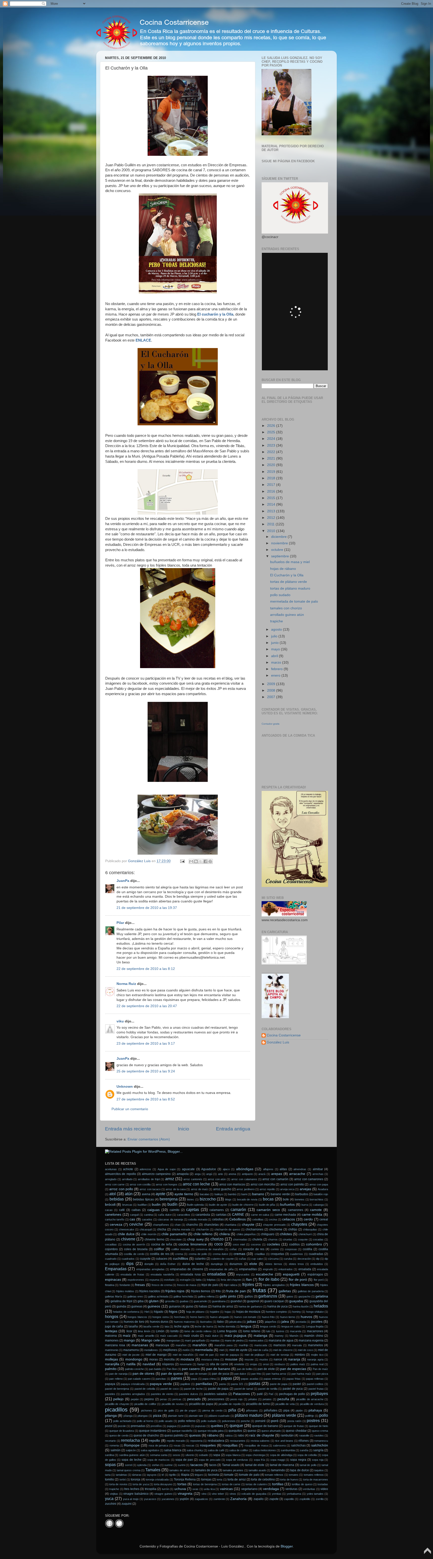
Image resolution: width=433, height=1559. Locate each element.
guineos (154, 1306)
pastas (254, 1383)
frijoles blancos (301, 1285)
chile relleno (202, 1234)
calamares (216, 1210)
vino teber (218, 1493)
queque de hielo (318, 1425)
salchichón (319, 1445)
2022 (271, 452)
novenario (186, 1364)
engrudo (268, 1269)
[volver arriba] (427, 1553)
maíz (127, 1335)
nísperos (168, 1364)
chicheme (275, 1229)
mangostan (173, 1340)
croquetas (277, 1254)
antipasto (247, 1173)
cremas (239, 1254)
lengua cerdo (268, 1326)
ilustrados (206, 1321)
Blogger (287, 1546)
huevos (306, 1317)
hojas (228, 1311)
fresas (140, 1285)
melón (186, 1349)
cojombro (111, 1249)
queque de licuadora (121, 1430)
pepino (149, 1399)
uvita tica (209, 1488)
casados (147, 1219)
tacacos (196, 1465)
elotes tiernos (273, 1263)
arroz (169, 1178)
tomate (229, 1474)
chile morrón (148, 1234)
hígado (158, 1311)
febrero (277, 669)
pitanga (111, 1415)
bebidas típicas (143, 1199)
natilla (131, 1364)
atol (112, 1193)
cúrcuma (273, 1258)
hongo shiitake (315, 1311)
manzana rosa (115, 1345)
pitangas (143, 1415)
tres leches (131, 1489)
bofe (286, 1199)
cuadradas (316, 1254)
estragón (185, 1279)
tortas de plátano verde (288, 582)
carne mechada (285, 1214)
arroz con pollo (121, 1189)
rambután (287, 1435)
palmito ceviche (134, 1368)
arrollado (127, 1179)
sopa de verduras (237, 1459)
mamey (279, 1335)
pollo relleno (186, 1421)
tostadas (322, 1484)
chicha (161, 1229)
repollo (154, 1440)
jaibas (251, 1321)
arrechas (317, 1173)
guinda (121, 1306)
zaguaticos (201, 1498)
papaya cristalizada (133, 1383)
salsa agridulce (150, 1450)
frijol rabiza (230, 1284)
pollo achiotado (122, 1420)
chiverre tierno (154, 1239)
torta (219, 1479)
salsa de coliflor (238, 1450)
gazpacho (304, 1296)
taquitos (319, 1470)
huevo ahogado (219, 1316)
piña (232, 1410)
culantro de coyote (222, 1258)
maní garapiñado (195, 1340)
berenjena (169, 1199)
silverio (189, 1454)
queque (236, 1425)
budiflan (142, 1204)
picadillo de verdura (312, 1403)
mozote (249, 1359)
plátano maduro (249, 1415)
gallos (249, 1296)
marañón (199, 1345)
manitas (215, 1340)
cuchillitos (180, 1258)
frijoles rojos (174, 1291)
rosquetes (208, 1445)
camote (316, 1210)
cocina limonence (192, 1244)
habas (203, 1306)
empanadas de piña (221, 1269)
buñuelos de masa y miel (290, 562)
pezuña (283, 1399)
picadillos (116, 1409)
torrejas (206, 1479)
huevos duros (159, 1321)
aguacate (188, 1169)
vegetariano (249, 1489)
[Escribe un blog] (195, 861)
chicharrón (202, 1229)
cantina (148, 1214)
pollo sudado (280, 595)
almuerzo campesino (156, 1174)
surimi (181, 1464)
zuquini (127, 1503)
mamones (112, 1340)
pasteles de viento (162, 1393)
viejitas (114, 1493)
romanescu (321, 1440)
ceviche (136, 1224)
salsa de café (216, 1450)
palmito (111, 1369)
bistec (190, 1199)
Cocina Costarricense (284, 1035)
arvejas (305, 1189)
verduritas (309, 1488)
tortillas (277, 1484)
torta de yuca (141, 1484)
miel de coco (305, 1349)
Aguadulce (208, 1169)
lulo (268, 1331)
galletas (285, 1291)
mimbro (300, 1354)
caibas (136, 1210)
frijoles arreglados (274, 1284)
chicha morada (181, 1229)
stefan (155, 1464)
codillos (294, 1244)
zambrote (219, 1498)
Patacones (241, 1394)
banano (258, 1194)
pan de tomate (198, 1373)
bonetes (299, 1199)
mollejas (111, 1359)
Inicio (183, 1128)
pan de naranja (118, 1373)
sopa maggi (277, 1459)
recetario (110, 1440)
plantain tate (196, 1415)
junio (275, 643)
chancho (192, 1224)
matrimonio (111, 1349)
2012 (271, 518)
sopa (216, 1455)
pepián (135, 1399)
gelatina (321, 1296)
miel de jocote (131, 1354)
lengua (246, 1326)
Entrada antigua (233, 1128)
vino (203, 1493)
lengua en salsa (291, 1326)
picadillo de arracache (309, 1399)
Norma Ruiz (126, 984)
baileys (218, 1194)
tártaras (137, 1474)
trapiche (276, 621)
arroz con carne (115, 1184)
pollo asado (166, 1420)
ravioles (319, 1435)
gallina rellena (206, 1296)
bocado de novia (247, 1199)
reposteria (196, 1440)
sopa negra (298, 1459)
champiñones (161, 1224)
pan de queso (172, 1373)
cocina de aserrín (134, 1244)
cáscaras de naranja (170, 1219)
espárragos (315, 1274)
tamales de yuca (206, 1470)
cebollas (218, 1219)
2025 (271, 432)
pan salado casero (139, 1378)
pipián (299, 1410)
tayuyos (152, 1474)
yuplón (184, 1499)
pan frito (256, 1373)
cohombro (314, 1244)
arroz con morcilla (263, 1184)
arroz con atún (217, 1179)
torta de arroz (237, 1479)
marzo (276, 662)
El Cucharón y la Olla (286, 575)
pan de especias (293, 1369)
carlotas (221, 1214)
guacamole (200, 1301)
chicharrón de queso (227, 1229)
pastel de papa (218, 1388)
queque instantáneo (152, 1430)
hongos (111, 1316)
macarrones (315, 1331)
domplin (149, 1263)
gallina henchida (183, 1296)
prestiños (156, 1425)
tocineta (213, 1474)
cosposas (291, 1249)
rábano (213, 1435)
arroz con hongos (166, 1184)
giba (141, 1301)
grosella (170, 1301)
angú (209, 1173)
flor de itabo (269, 1279)
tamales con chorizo (286, 608)
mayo (276, 649)
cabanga (318, 1204)
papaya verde (161, 1384)
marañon (181, 1345)
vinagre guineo (163, 1493)
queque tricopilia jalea (211, 1430)
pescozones (216, 1399)
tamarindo (278, 1470)
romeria (114, 1445)
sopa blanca (233, 1454)
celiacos (288, 1219)
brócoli (110, 1204)
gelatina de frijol (121, 1301)
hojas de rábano (283, 569)
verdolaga (271, 1489)
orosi (266, 1364)
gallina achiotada (158, 1296)
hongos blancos (137, 1316)
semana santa (158, 1454)
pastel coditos (315, 1383)
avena (146, 1194)
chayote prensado (274, 1224)
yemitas (276, 1493)
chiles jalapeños (246, 1234)
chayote (248, 1224)
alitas (283, 1169)
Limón (160, 1331)
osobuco (279, 1364)
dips (130, 1263)
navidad (149, 1364)
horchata (179, 1316)
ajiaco (226, 1169)
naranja (294, 1359)
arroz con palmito (292, 1184)
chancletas (211, 1224)
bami (244, 1194)
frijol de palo (210, 1285)
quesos (195, 1435)
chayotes (299, 1224)
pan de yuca (220, 1373)
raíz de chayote (261, 1435)
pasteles (110, 1393)
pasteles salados (215, 1394)
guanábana (219, 1301)
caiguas (153, 1210)
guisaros (175, 1306)
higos (173, 1311)
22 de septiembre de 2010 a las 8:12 (146, 969)
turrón (165, 1488)
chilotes (286, 1234)
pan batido (155, 1368)
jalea (285, 1321)
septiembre (280, 556)
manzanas (140, 1345)
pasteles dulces (188, 1393)
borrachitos (316, 1199)
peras (163, 1399)
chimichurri (305, 1234)
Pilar (120, 923)
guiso (189, 1306)
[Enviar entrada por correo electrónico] (182, 861)
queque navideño (182, 1430)
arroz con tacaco (150, 1189)
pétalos (252, 1399)
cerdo (308, 1219)
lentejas (111, 1331)
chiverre (128, 1239)
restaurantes (237, 1440)
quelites (217, 1426)
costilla (307, 1249)
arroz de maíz (199, 1189)
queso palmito (174, 1435)
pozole (122, 1425)
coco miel (239, 1244)
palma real (317, 1364)
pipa (286, 1410)
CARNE (238, 1214)
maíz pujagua (236, 1335)
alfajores (268, 1169)
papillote (185, 1383)
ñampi (200, 1364)
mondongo (133, 1359)
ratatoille (304, 1435)
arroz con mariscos (232, 1184)
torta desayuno (163, 1484)
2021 (271, 458)
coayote (303, 1239)
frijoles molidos (125, 1291)
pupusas (200, 1425)
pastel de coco (169, 1388)
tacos (212, 1465)
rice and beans (284, 1440)
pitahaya (315, 1410)
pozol (109, 1426)
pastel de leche (193, 1388)
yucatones (168, 1498)
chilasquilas (310, 1229)
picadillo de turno (258, 1404)
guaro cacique (274, 1301)
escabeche (264, 1274)
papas (226, 1378)
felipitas (211, 1279)
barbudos (301, 1194)
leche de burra (204, 1326)
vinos (233, 1493)
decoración (304, 1258)
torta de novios (118, 1484)
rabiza (229, 1435)
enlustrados (285, 1269)
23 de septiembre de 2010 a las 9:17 (146, 1043)
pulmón (185, 1425)
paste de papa (278, 1383)
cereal (323, 1219)
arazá (261, 1173)
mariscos (279, 1345)
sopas (110, 1464)
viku (120, 1021)
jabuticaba (235, 1321)
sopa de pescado (209, 1459)
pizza (157, 1415)
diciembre (279, 537)
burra (304, 1204)
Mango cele (150, 1340)
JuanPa (123, 881)
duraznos (236, 1264)
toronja (135, 1479)
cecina (273, 1219)
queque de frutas (293, 1425)
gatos (289, 1296)
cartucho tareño (114, 1219)
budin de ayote (218, 1204)
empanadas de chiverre (186, 1269)
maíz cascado (169, 1335)
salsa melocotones (264, 1450)
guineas (136, 1306)
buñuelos (287, 1204)
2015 (271, 498)
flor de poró (298, 1279)
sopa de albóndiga (281, 1454)
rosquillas (230, 1445)
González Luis (278, 1042)
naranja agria (315, 1359)
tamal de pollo (308, 1464)
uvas (195, 1488)
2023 (271, 445)
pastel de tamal (243, 1388)
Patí (271, 1393)
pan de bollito (245, 1368)
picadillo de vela (285, 1403)
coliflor (159, 1249)
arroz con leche (196, 1184)
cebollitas (258, 1219)
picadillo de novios (173, 1403)
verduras (291, 1489)
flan (249, 1279)
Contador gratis (270, 723)
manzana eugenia (311, 1340)
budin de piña (267, 1204)
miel (221, 1349)
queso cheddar (296, 1430)
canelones (113, 1214)
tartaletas (121, 1474)
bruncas (127, 1204)
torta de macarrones (315, 1479)
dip (317, 1258)
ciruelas (287, 1239)
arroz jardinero (245, 1189)
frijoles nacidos (149, 1291)
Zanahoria (238, 1499)
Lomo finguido (227, 1331)
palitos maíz (297, 1364)
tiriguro (199, 1474)
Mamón (293, 1335)
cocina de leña (161, 1244)
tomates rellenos (314, 1474)
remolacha (130, 1440)
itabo (220, 1321)
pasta (222, 1383)
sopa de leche (131, 1459)
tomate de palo (249, 1474)
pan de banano (218, 1369)
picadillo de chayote (117, 1403)
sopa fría (259, 1459)
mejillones (170, 1350)
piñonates (252, 1410)
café (122, 1210)
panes (176, 1378)
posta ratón (294, 1420)
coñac (233, 1249)
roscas (190, 1445)
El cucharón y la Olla (215, 314)
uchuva (180, 1489)
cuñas (242, 1258)
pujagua (171, 1425)
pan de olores (143, 1373)
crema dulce (220, 1253)
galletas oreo (135, 1296)
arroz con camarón (275, 1179)
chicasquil (146, 1229)
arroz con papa (318, 1184)
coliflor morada (180, 1249)
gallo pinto (228, 1296)
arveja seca (287, 1189)
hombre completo (276, 1311)
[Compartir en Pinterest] (210, 861)
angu (198, 1173)
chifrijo (292, 1229)
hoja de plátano (195, 1311)
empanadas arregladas (150, 1269)
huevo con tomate (245, 1316)
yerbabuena (294, 1493)
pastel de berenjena (117, 1388)
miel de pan (206, 1354)
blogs (228, 1199)
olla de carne (219, 1364)
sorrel (128, 1464)
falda (198, 1279)
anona (232, 1173)
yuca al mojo (131, 1498)
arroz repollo (267, 1189)
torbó (123, 1479)
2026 (271, 426)
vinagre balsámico (136, 1493)
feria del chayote (231, 1279)
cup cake (257, 1258)
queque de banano (265, 1426)
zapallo (259, 1499)
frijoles (248, 1284)
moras (153, 1359)
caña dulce (165, 1214)
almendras (299, 1169)
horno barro (197, 1316)
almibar (318, 1169)
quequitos (235, 1430)
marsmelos (315, 1345)
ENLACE (143, 340)
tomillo (109, 1479)
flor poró (319, 1279)
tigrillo (172, 1474)
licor (129, 1331)
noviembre (280, 543)
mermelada (204, 1350)
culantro (200, 1258)
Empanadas (116, 1268)
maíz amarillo (146, 1335)
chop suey (195, 1239)
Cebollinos (237, 1219)
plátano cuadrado (219, 1415)
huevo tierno (287, 1316)
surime (168, 1464)
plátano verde (284, 1415)
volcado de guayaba (253, 1493)
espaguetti (291, 1274)
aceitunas (111, 1169)
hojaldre (214, 1311)
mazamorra (131, 1350)
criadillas (260, 1253)
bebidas (117, 1199)
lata (167, 1326)
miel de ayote (238, 1350)
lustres (280, 1331)
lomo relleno (251, 1331)
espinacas (113, 1279)
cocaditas (111, 1244)
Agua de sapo (167, 1169)
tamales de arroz (179, 1470)
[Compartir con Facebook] (205, 861)
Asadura (323, 1189)
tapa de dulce (299, 1470)
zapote (274, 1499)
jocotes (316, 1321)
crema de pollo (198, 1253)
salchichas (298, 1445)
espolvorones (136, 1279)
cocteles (273, 1244)
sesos (176, 1454)
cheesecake (126, 1229)
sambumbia (288, 1450)
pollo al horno (145, 1420)
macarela (295, 1331)
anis (220, 1173)
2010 (271, 531)
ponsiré (260, 1421)
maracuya (162, 1345)
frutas (259, 1290)
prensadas (138, 1426)
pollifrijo (309, 1415)
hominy (296, 1311)
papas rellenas (315, 1378)
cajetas (192, 1209)
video (324, 1489)
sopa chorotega (255, 1454)
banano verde (280, 1194)
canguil (134, 1214)
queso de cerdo (118, 1435)
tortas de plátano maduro (290, 588)
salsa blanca (172, 1450)
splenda (142, 1464)
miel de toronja (279, 1354)
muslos (263, 1359)
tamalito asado (257, 1470)
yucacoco (150, 1498)
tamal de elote (255, 1465)
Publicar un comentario (130, 1109)
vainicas (226, 1489)
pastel (297, 1384)
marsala (297, 1345)
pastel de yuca (293, 1388)
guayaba (296, 1301)
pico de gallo (166, 1410)
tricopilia (150, 1489)
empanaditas (248, 1269)
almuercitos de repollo (120, 1174)
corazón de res (253, 1249)
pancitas (161, 1378)
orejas (253, 1364)
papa (194, 1378)
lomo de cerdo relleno (197, 1331)
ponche (245, 1420)
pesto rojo (236, 1399)
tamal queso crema (128, 1470)
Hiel (146, 1311)
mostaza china (210, 1359)
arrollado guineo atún (287, 615)
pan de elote (266, 1369)
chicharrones (254, 1229)
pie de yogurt (188, 1410)
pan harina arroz (276, 1373)
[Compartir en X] (200, 861)
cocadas (318, 1239)
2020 (271, 465)
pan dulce (240, 1373)
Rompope (132, 1445)
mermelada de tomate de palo (294, 601)
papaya (110, 1384)
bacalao (204, 1194)
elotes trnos (296, 1263)
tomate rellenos (274, 1474)
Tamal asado (231, 1465)
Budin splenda (195, 1204)
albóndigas (244, 1169)
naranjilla (112, 1364)
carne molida (312, 1214)
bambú (232, 1194)
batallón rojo (320, 1194)
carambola (202, 1214)
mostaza (187, 1359)
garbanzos (267, 1296)
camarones (295, 1210)
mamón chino (313, 1335)
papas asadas (249, 1378)
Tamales (152, 1469)
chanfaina (230, 1224)
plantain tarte (175, 1415)
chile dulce (126, 1234)
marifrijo (243, 1345)
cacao (109, 1209)
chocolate (176, 1239)
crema (179, 1253)
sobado (203, 1454)
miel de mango (156, 1354)
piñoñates (270, 1410)
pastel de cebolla (145, 1388)
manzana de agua (281, 1340)
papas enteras (272, 1378)
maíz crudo (191, 1335)
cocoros (256, 1244)
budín (172, 1204)
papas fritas (293, 1378)
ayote (160, 1193)
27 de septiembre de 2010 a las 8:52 (146, 1099)
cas (132, 1219)
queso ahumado (271, 1430)
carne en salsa (260, 1214)
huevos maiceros (184, 1321)
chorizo (217, 1239)
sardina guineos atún (132, 1454)
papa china (209, 1378)
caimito (174, 1210)
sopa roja (317, 1459)
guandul (236, 1301)
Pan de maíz (320, 1368)
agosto (277, 629)
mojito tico (317, 1354)
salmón (116, 1450)
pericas (176, 1399)
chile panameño (174, 1234)
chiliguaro (267, 1234)
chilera (224, 1234)
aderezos (145, 1169)
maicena (111, 1335)
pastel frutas (316, 1388)
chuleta (257, 1239)
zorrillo (320, 1498)
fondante (125, 1284)
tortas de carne (231, 1484)
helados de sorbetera (126, 1311)
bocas (268, 1199)
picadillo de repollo (230, 1403)
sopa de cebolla (307, 1454)
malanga (260, 1335)
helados (321, 1306)
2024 (271, 439)
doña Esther (168, 1263)
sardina (109, 1454)
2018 (271, 478)
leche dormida (227, 1326)
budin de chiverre (243, 1204)
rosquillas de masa (256, 1445)
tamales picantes (233, 1470)
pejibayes (319, 1393)
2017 (271, 485)
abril (275, 656)
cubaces (161, 1258)
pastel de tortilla (267, 1388)
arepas (276, 1174)
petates (267, 1399)
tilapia (185, 1474)
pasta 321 (237, 1383)
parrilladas (204, 1384)
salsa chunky (195, 1450)
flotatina (109, 1284)
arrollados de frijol (149, 1179)
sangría (318, 1450)
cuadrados (128, 1258)
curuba (288, 1258)
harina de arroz (222, 1306)
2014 (271, 504)
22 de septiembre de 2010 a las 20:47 (147, 1006)
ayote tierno (183, 1194)
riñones (303, 1440)
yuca (109, 1498)
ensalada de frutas (132, 1274)
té (163, 1474)
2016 (271, 491)
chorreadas (240, 1239)
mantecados (256, 1340)
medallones (151, 1349)
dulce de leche (193, 1264)
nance (278, 1359)
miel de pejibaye (255, 1354)
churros (273, 1239)
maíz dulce (212, 1335)
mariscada (260, 1345)
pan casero (191, 1369)
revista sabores (260, 1440)
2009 (271, 684)
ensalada (304, 1269)
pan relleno (116, 1378)
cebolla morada (197, 1219)
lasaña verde (151, 1326)
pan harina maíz (301, 1373)
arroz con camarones (308, 1179)
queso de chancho (146, 1435)
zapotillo (289, 1498)
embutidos (316, 1263)
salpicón (131, 1450)
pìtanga (128, 1415)
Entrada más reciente (128, 1128)
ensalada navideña (162, 1274)
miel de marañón (183, 1354)
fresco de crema (162, 1284)
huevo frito (268, 1316)
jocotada (301, 1321)
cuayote (145, 1258)
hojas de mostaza (248, 1311)
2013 (271, 511)
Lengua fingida (315, 1326)
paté (260, 1394)
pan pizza (322, 1373)
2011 (271, 524)
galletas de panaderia (311, 1291)
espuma (154, 1279)
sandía (304, 1450)
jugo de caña (114, 1326)
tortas (181, 1484)
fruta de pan (236, 1291)
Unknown (125, 1086)
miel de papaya (229, 1354)
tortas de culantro (256, 1484)
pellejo (118, 1399)
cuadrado (111, 1258)
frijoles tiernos (200, 1291)
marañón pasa (223, 1345)
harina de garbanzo (250, 1306)
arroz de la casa (176, 1189)
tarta (108, 1474)
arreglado (111, 1179)
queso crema (320, 1430)
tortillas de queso (302, 1484)
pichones (146, 1410)
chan (178, 1224)
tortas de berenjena (204, 1484)
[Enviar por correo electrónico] (191, 861)
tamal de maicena (282, 1465)
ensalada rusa (190, 1274)
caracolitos (183, 1214)
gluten (154, 1301)
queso (252, 1430)
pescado (194, 1399)
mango (129, 1340)
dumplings (217, 1263)
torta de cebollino (263, 1479)
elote (253, 1264)
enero (276, 675)
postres (313, 1420)
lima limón (144, 1331)
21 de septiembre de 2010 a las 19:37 (147, 908)
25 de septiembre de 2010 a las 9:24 (146, 1071)
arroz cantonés (192, 1179)
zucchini (110, 1503)
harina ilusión (301, 1306)
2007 (271, 697)
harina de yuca (277, 1306)
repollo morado (176, 1440)
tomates (293, 1474)
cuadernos (296, 1253)
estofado (169, 1279)
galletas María (113, 1296)
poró (274, 1421)
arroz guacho (222, 1189)
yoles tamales (315, 1493)
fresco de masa (186, 1284)
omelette (239, 1364)
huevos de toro (134, 1321)
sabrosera (279, 1445)
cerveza (116, 1224)
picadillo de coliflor (145, 1403)
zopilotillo (304, 1498)
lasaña (133, 1326)
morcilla (169, 1359)
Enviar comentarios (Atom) (149, 1139)
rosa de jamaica (158, 1445)
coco (218, 1244)
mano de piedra (234, 1340)
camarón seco (268, 1210)
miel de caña (260, 1349)
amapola (183, 1174)
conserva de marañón (210, 1249)
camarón (238, 1209)
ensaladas (216, 1274)
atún (129, 1193)
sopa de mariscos (158, 1459)
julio (274, 636)
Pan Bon (172, 1368)
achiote (128, 1169)
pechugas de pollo (292, 1394)
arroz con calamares (244, 1179)
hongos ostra (160, 1316)
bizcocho (208, 1199)
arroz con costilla (140, 1184)
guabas (184, 1301)
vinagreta (185, 1493)
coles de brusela (136, 1249)
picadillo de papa (201, 1404)
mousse (231, 1359)
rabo (241, 1435)
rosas (177, 1445)
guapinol (253, 1301)
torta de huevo (289, 1479)
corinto (275, 1249)
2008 (271, 690)
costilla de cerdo (134, 1253)
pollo (323, 1415)
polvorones (229, 1420)
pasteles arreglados (133, 1393)
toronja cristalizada (157, 1479)
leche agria (182, 1326)
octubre (277, 550)
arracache (297, 1174)
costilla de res (159, 1254)
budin (156, 1204)
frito (218, 1291)
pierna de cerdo (212, 1410)
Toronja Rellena (185, 1479)
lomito (174, 1331)
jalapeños (270, 1321)
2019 (271, 472)
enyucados (243, 1274)
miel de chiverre (282, 1349)
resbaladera (216, 1440)
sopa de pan (184, 1459)
